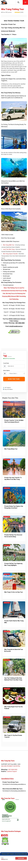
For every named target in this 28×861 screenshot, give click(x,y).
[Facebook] (2, 836)
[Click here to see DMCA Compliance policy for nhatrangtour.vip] (14, 331)
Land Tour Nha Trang (9, 249)
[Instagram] (7, 836)
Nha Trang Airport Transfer (10, 253)
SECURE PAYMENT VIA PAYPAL (10, 766)
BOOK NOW (21, 858)
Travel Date (6, 363)
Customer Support (11, 771)
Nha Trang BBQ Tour (8, 245)
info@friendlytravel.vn (15, 326)
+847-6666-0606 (19, 323)
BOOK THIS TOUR (14, 379)
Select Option (6, 370)
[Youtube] (5, 836)
